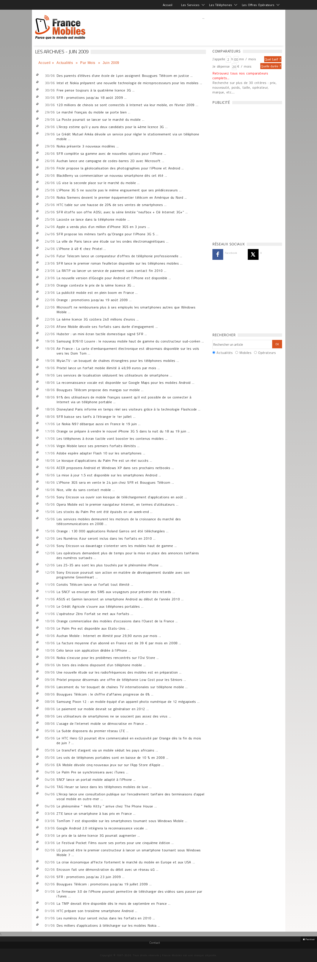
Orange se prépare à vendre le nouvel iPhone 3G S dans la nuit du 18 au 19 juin (121, 431)
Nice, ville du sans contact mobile (83, 489)
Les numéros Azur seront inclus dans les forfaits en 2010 (103, 918)
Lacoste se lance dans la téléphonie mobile (91, 219)
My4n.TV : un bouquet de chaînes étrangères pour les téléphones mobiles (115, 360)
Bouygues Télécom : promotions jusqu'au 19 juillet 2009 (102, 884)
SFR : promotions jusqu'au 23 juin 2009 (88, 876)
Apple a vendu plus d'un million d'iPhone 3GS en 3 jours (101, 226)
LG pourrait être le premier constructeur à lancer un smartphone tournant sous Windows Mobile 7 (128, 852)
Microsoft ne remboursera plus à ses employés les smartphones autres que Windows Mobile (125, 309)
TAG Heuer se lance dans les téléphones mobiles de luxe (102, 786)
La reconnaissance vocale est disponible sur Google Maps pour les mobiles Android (123, 382)
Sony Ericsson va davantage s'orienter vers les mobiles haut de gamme (114, 545)
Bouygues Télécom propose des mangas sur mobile (98, 389)
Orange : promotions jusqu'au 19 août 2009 (92, 299)
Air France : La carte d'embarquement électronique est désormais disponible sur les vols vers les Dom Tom (127, 351)
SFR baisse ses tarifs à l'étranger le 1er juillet (94, 416)
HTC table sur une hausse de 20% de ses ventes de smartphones (109, 204)
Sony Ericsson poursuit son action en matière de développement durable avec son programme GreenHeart (123, 575)
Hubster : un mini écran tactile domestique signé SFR (99, 333)
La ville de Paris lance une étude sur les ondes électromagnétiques (110, 241)
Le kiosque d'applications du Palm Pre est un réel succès (102, 460)
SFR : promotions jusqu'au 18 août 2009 (89, 97)
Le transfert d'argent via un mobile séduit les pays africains (105, 750)
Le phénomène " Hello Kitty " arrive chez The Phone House (104, 806)
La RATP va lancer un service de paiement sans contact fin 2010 (109, 270)
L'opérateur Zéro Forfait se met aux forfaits (92, 613)
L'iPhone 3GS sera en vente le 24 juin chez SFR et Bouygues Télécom (113, 482)
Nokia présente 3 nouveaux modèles (85, 146)
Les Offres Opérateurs (258, 5)
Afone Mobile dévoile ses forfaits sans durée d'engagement (105, 326)
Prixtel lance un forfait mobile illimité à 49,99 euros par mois (106, 367)
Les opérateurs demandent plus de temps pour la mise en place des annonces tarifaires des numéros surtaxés (127, 555)
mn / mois (247, 59)
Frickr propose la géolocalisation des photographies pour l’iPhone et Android (118, 168)
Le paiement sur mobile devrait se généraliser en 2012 (100, 708)
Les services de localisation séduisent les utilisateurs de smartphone (112, 375)
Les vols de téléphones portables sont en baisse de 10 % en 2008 (110, 757)
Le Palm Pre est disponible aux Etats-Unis (91, 628)
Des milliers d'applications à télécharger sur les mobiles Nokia (106, 925)
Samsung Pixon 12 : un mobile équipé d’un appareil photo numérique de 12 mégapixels (126, 701)
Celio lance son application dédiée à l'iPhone (91, 650)
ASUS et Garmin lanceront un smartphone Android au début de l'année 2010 (118, 599)
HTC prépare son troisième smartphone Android (94, 910)
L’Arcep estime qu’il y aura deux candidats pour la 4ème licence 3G (110, 126)
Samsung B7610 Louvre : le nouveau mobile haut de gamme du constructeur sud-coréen (128, 341)
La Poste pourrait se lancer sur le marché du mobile (98, 119)
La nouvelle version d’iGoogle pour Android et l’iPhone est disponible (111, 277)
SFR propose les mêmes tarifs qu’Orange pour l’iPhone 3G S (105, 234)
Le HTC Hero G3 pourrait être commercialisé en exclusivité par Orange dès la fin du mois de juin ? (128, 740)
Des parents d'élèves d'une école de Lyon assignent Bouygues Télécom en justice (122, 75)
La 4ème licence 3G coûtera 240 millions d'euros (95, 319)
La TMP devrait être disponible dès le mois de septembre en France (111, 903)
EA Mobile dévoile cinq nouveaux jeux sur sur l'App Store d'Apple (108, 764)
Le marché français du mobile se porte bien (91, 112)
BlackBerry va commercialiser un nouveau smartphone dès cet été (109, 175)
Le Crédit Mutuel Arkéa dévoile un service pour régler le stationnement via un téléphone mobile (127, 136)
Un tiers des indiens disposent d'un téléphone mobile (99, 665)
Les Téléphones (220, 5)
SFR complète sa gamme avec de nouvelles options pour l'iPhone (109, 153)
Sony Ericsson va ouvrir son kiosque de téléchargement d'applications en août (119, 497)
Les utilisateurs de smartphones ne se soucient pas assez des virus (111, 716)
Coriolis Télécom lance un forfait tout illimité (93, 584)
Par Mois (88, 63)
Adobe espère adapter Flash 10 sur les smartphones (99, 453)
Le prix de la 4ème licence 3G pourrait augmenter (96, 835)
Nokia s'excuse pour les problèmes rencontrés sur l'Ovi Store (105, 657)
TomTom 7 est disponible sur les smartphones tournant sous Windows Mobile (120, 820)
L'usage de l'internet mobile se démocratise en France (100, 723)
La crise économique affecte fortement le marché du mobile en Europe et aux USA (123, 862)
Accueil (168, 5)
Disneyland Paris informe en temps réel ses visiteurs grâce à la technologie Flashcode (126, 409)
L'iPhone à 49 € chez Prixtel (79, 248)
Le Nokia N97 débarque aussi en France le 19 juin (96, 423)
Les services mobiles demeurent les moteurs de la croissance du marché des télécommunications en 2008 (118, 521)
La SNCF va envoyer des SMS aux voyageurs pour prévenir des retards (113, 591)
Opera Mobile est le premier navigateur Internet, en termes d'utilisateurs (115, 504)
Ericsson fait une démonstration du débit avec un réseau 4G (105, 869)
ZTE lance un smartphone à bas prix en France (94, 813)
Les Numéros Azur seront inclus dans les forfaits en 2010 (104, 538)
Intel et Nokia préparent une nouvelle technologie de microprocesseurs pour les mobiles (127, 82)
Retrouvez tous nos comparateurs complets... (240, 76)
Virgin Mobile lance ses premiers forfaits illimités (96, 445)
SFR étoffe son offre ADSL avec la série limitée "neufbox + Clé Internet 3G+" (120, 212)
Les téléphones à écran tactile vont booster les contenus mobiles (110, 438)
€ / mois (244, 66)
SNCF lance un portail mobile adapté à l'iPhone (94, 779)
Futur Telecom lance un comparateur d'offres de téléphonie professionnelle (117, 256)
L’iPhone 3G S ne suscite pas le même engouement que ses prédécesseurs (117, 190)
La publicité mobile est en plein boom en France (95, 292)
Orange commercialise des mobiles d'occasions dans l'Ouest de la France (115, 621)
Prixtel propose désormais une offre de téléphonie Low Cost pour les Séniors (119, 679)
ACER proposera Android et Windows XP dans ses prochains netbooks (113, 467)
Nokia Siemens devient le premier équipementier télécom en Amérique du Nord (119, 197)
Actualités (65, 63)
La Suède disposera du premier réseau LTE (90, 730)
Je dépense (221, 66)
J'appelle (218, 59)
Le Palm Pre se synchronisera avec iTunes (90, 772)
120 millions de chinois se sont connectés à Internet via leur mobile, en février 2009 (125, 104)
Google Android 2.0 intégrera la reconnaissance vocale (100, 828)
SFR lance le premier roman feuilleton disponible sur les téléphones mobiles (117, 263)
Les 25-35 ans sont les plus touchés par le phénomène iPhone (107, 565)
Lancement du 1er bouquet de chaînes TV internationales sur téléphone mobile (120, 686)
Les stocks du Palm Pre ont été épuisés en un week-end (102, 511)
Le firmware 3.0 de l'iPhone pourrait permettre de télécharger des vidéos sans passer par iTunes (129, 894)
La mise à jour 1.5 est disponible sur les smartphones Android (106, 475)
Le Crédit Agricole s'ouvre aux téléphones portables (98, 606)
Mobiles (245, 352)
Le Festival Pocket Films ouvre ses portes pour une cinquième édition (113, 842)
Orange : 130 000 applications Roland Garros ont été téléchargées (110, 531)
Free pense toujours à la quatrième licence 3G (93, 90)
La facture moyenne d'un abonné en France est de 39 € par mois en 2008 (116, 643)
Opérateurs (267, 352)
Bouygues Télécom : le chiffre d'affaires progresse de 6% (103, 694)
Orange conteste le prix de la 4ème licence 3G (93, 285)
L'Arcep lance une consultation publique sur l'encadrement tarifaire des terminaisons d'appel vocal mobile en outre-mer (130, 796)
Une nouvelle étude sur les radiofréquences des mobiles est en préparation (117, 672)
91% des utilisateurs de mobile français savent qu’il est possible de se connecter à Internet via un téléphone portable (123, 399)
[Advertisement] (203, 27)
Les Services (190, 5)
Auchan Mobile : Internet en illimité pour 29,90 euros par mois (106, 635)
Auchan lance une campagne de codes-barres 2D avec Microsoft (108, 160)
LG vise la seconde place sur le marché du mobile (96, 182)
